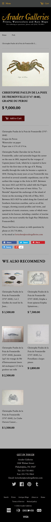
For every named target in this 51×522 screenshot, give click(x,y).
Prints (13, 497)
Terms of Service (18, 501)
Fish (13, 35)
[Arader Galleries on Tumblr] (37, 485)
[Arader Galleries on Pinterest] (29, 485)
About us (34, 497)
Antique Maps (23, 497)
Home (4, 35)
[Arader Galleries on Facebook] (22, 485)
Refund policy (32, 501)
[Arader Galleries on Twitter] (14, 485)
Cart (46, 3)
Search (6, 497)
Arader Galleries (26, 506)
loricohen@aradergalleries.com (29, 234)
